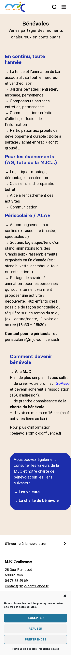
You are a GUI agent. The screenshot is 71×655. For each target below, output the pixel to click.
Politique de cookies (24, 649)
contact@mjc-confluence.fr (27, 586)
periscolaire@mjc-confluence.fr (32, 339)
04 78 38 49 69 (16, 581)
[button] (65, 596)
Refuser (35, 628)
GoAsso (63, 383)
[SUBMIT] (57, 544)
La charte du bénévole (39, 500)
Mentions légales (49, 649)
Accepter (35, 618)
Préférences (35, 639)
